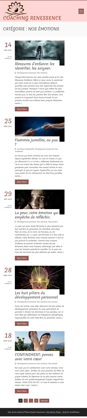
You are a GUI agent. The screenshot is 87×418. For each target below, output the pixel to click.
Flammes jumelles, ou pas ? (36, 142)
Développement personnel (26, 73)
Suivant (44, 400)
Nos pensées (52, 222)
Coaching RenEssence (32, 18)
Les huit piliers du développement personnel (36, 295)
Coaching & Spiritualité (25, 149)
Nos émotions (42, 73)
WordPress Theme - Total (56, 412)
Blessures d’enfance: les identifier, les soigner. (34, 66)
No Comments (8, 57)
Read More (22, 109)
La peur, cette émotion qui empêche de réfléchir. (36, 215)
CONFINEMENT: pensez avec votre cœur (34, 356)
